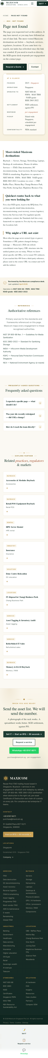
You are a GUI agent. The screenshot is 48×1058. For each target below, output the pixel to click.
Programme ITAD (9, 901)
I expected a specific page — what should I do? (20, 403)
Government (8, 934)
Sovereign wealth (10, 964)
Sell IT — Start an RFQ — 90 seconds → (24, 734)
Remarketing (8, 916)
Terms (12, 1023)
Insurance (7, 949)
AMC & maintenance (11, 909)
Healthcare (7, 938)
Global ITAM (8, 920)
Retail (5, 960)
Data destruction (9, 879)
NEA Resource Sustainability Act (10, 1005)
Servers (29, 876)
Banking (6, 931)
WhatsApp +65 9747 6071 (24, 750)
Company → (8, 857)
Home (5, 16)
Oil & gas (6, 957)
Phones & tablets (32, 897)
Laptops (29, 887)
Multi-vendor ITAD (10, 905)
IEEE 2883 (7, 986)
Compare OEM (31, 1004)
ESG (27, 986)
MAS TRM (7, 1001)
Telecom (6, 971)
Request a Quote (13, 67)
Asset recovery (9, 887)
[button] (32, 3)
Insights (29, 990)
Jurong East (30, 946)
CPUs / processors (33, 904)
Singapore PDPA (9, 997)
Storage (29, 879)
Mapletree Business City (34, 950)
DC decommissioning (11, 883)
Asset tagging (8, 898)
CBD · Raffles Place (33, 931)
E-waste (6, 913)
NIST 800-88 (8, 982)
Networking (30, 883)
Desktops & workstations (31, 891)
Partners (29, 1001)
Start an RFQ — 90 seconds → (18, 834)
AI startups (7, 968)
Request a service (24, 742)
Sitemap (25, 1023)
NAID (5, 990)
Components (31, 912)
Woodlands (30, 959)
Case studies (31, 997)
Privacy (6, 1023)
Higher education (10, 953)
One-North (30, 942)
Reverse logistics (10, 890)
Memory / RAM (32, 908)
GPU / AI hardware (33, 900)
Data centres (8, 942)
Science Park (31, 956)
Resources (30, 993)
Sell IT (41, 4)
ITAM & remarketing (11, 894)
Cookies (18, 1023)
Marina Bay (30, 934)
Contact (35, 67)
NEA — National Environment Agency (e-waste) (23, 363)
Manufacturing (9, 946)
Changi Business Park (34, 938)
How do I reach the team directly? (20, 426)
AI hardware (30, 982)
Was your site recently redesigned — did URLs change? (20, 415)
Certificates (7, 993)
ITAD (5, 876)
